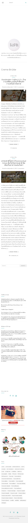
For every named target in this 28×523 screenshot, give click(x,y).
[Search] (26, 2)
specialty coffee (19, 469)
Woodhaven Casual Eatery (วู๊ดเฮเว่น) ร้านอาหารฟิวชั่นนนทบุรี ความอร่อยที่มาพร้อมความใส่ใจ (13, 331)
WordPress (16, 518)
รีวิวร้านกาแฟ (20, 473)
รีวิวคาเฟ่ (14, 473)
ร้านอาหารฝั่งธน (22, 493)
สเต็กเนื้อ (17, 500)
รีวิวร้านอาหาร (5, 476)
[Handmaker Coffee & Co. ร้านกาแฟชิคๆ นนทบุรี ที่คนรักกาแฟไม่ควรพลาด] (13, 95)
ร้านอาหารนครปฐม (11, 490)
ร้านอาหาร (4, 490)
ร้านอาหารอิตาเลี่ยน (18, 498)
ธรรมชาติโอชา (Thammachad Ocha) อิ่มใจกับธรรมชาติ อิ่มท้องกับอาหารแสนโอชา (13, 163)
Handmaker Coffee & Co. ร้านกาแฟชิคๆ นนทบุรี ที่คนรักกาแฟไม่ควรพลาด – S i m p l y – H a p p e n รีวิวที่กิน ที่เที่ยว (13, 357)
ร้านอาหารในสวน (5, 500)
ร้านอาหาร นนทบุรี (21, 490)
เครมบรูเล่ (4, 502)
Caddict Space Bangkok (7, 309)
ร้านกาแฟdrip (18, 476)
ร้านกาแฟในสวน (17, 488)
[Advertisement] (14, 20)
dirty (22, 466)
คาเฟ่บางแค (7, 471)
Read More (13, 144)
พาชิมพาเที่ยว (13, 75)
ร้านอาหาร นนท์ (14, 493)
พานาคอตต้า (4, 473)
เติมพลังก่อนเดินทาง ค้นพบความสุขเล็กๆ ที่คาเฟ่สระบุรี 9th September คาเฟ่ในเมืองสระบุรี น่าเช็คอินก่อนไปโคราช (13, 300)
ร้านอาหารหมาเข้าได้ (6, 495)
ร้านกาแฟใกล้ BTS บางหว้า (7, 488)
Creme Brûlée (16, 466)
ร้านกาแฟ (11, 476)
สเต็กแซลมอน (23, 500)
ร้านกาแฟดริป (11, 481)
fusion (3, 469)
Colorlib (23, 516)
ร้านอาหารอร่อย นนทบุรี (17, 495)
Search (23, 265)
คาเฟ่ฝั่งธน (14, 471)
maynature (21, 87)
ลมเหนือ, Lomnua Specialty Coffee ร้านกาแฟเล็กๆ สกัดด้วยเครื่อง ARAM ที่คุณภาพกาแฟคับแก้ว (13, 339)
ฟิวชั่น (10, 473)
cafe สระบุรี (8, 466)
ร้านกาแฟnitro (17, 478)
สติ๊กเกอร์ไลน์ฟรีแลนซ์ (14, 456)
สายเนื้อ (12, 500)
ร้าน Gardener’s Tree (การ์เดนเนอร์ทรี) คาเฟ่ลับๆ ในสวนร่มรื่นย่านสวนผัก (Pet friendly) (13, 313)
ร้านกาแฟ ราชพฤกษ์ (6, 485)
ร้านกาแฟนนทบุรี (19, 481)
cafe (3, 466)
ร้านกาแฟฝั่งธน (12, 483)
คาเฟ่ (3, 471)
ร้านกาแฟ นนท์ (5, 483)
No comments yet (13, 255)
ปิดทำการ (19, 471)
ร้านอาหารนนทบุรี (5, 493)
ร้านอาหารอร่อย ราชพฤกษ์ (7, 498)
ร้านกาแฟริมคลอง (15, 485)
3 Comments (13, 148)
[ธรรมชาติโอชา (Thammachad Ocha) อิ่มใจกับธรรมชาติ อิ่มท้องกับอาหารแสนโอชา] (13, 177)
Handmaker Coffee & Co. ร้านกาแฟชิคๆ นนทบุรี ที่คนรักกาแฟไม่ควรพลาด (13, 81)
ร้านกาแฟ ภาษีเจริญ (21, 483)
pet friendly (10, 469)
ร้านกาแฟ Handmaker (7, 478)
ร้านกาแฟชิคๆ (4, 481)
